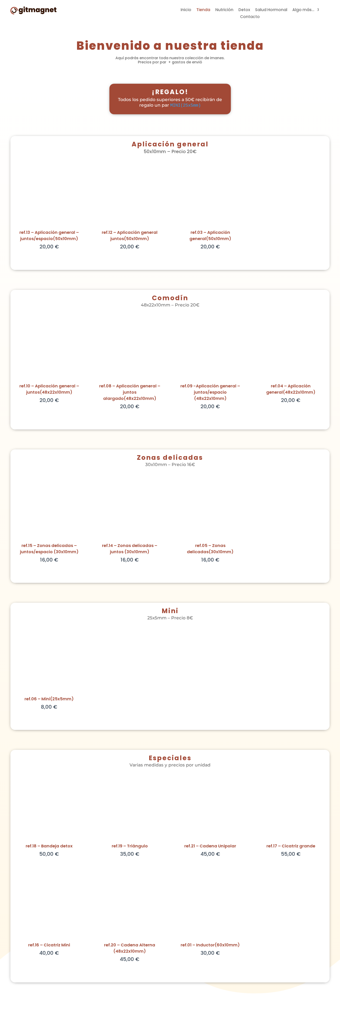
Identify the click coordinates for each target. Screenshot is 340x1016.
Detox (244, 10)
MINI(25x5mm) (185, 105)
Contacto (250, 17)
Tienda (203, 10)
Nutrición (224, 10)
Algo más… (303, 10)
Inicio (186, 10)
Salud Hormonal (271, 10)
